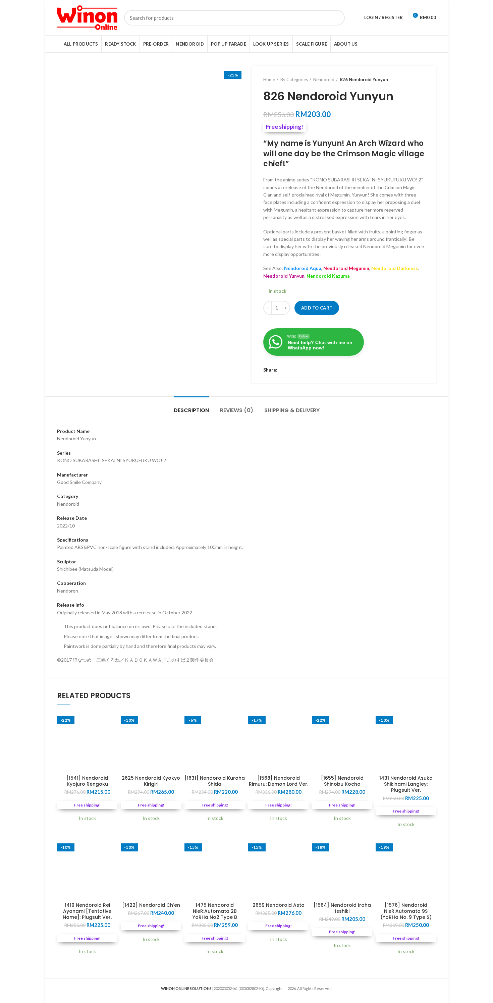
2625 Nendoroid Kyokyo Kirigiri (151, 781)
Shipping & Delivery (292, 410)
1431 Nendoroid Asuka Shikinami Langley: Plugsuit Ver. (406, 784)
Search (335, 17)
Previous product (407, 79)
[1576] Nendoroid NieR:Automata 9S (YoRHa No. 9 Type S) (406, 911)
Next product (421, 79)
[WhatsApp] (301, 370)
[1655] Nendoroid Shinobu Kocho (342, 781)
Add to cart (316, 308)
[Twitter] (292, 370)
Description (191, 410)
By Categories (294, 79)
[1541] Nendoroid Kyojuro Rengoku (87, 781)
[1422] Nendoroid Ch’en (151, 905)
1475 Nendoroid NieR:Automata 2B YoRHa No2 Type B (215, 911)
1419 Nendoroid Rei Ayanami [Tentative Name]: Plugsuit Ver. (87, 911)
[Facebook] (284, 370)
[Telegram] (309, 370)
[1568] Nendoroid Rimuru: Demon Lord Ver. (278, 781)
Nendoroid (323, 79)
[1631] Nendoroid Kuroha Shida (214, 781)
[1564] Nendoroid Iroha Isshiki (342, 908)
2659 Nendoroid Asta (279, 905)
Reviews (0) (236, 410)
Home (269, 79)
